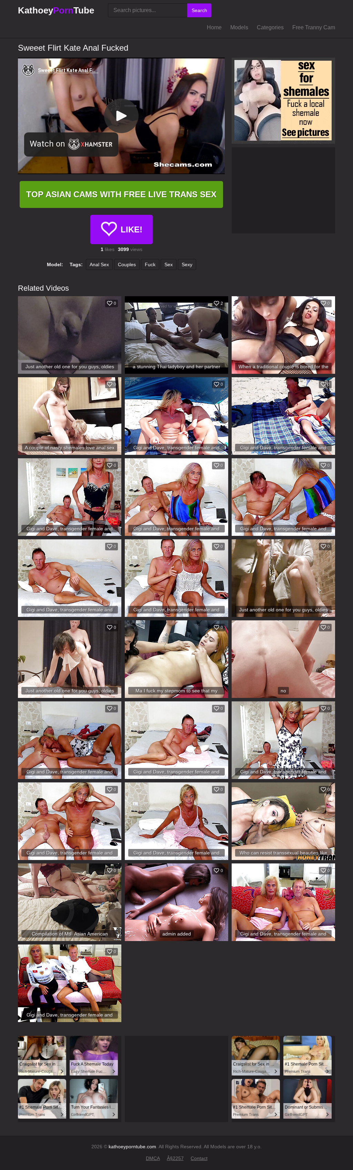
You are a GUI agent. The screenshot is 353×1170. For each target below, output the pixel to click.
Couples (127, 264)
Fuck (150, 264)
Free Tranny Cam (313, 27)
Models (239, 27)
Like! (131, 229)
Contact (199, 1158)
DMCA (153, 1158)
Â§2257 (175, 1158)
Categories (270, 27)
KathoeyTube (56, 10)
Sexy (187, 264)
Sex (168, 264)
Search (199, 10)
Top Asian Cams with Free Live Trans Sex (121, 194)
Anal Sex (99, 264)
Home (214, 27)
